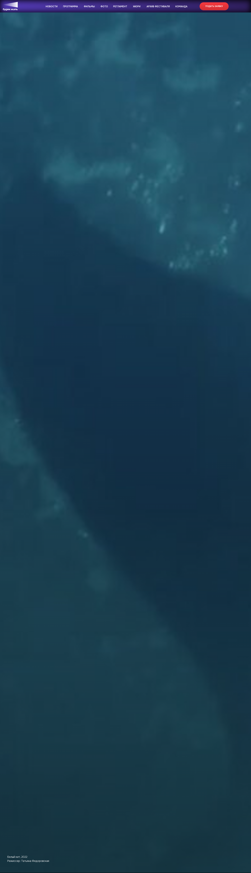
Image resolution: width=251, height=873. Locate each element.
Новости (52, 6)
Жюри (136, 6)
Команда (181, 6)
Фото (104, 6)
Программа (70, 6)
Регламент (120, 6)
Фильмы (89, 6)
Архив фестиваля (158, 6)
